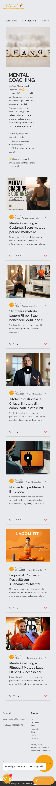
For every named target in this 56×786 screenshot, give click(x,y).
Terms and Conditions (40, 748)
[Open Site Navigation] (49, 6)
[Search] (22, 6)
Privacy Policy (36, 745)
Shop (33, 735)
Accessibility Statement (40, 751)
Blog (33, 732)
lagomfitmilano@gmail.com (14, 719)
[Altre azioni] (46, 217)
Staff (33, 726)
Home (33, 719)
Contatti (34, 739)
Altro (44, 21)
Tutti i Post (11, 21)
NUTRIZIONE (29, 21)
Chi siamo (35, 722)
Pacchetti (35, 729)
